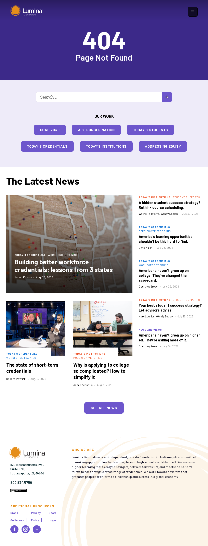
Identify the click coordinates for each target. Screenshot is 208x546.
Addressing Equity (163, 146)
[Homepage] (26, 11)
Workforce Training (63, 254)
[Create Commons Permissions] (18, 491)
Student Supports (186, 197)
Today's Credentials (47, 146)
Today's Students (150, 130)
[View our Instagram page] (26, 529)
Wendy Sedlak (169, 213)
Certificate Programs (155, 231)
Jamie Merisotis (83, 385)
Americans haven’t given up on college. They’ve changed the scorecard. (164, 275)
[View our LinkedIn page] (37, 529)
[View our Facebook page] (14, 529)
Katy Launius (147, 316)
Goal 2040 (50, 130)
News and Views (150, 329)
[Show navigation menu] (193, 12)
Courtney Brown (148, 286)
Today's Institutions (106, 146)
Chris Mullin (145, 247)
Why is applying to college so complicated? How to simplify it (101, 371)
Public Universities (87, 357)
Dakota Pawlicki (16, 378)
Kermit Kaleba (23, 277)
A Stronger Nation (96, 130)
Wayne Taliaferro (149, 213)
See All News (104, 407)
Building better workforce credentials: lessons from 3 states (63, 265)
